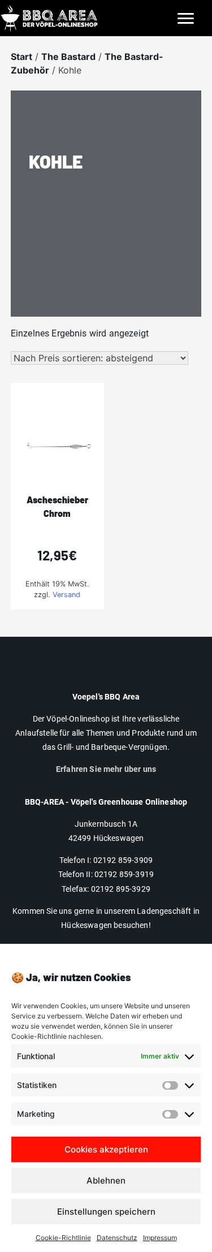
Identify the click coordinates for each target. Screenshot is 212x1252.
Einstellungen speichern (106, 1211)
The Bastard (68, 56)
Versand (66, 594)
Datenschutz (117, 1237)
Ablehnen (106, 1180)
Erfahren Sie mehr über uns (106, 769)
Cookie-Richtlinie (63, 1237)
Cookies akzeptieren (106, 1149)
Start (21, 56)
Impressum (160, 1237)
